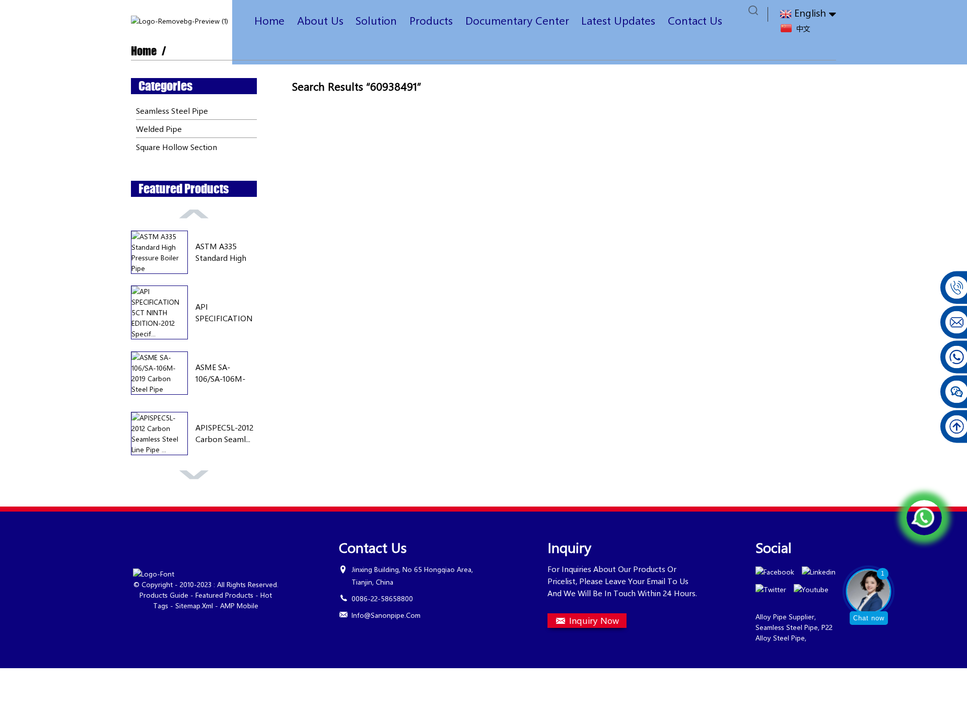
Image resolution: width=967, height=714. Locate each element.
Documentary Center (517, 20)
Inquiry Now (594, 620)
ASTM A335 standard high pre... (220, 252)
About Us (320, 20)
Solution (376, 20)
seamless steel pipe (786, 627)
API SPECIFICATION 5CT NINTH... (224, 312)
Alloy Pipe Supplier (784, 616)
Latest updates (618, 20)
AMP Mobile (239, 605)
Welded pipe (159, 128)
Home (269, 20)
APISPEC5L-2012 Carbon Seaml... (224, 433)
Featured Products (224, 595)
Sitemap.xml (194, 605)
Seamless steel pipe (172, 110)
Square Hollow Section (176, 146)
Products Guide (164, 595)
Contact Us (695, 20)
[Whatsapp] (924, 517)
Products (431, 20)
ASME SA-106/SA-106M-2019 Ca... (220, 373)
